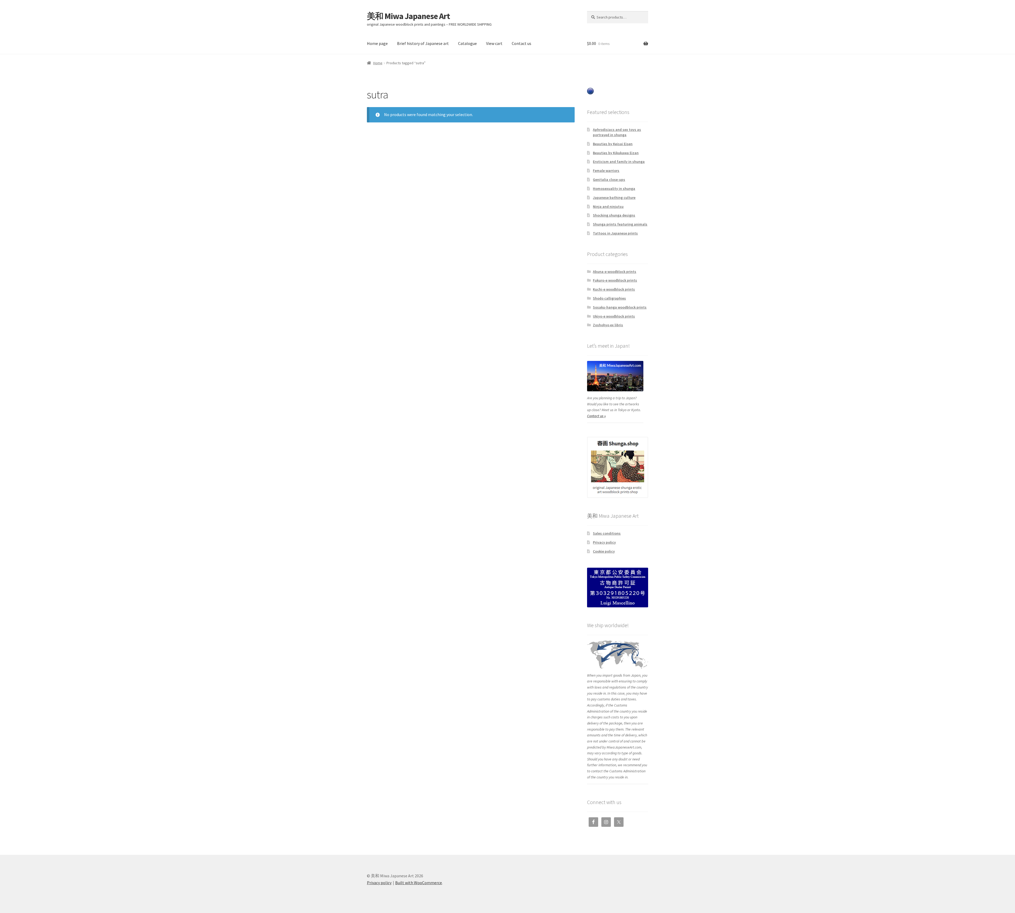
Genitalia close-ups (609, 179)
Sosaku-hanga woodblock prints (620, 307)
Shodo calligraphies (609, 298)
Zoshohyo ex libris (608, 325)
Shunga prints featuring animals (620, 224)
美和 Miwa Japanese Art (408, 16)
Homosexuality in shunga (614, 188)
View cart (494, 43)
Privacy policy (604, 542)
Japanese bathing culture (614, 197)
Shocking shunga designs (614, 215)
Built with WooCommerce (418, 882)
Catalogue (467, 43)
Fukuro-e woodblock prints (615, 280)
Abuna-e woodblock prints (614, 271)
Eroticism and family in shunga (619, 161)
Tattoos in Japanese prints (615, 233)
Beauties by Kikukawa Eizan (616, 152)
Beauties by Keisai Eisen (613, 143)
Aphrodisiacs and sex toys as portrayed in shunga (617, 132)
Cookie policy (604, 551)
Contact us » (596, 416)
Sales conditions (607, 533)
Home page (377, 43)
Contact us (521, 43)
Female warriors (606, 170)
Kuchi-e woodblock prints (614, 289)
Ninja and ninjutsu (608, 206)
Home (377, 63)
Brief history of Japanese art (423, 43)
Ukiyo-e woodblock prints (614, 316)
